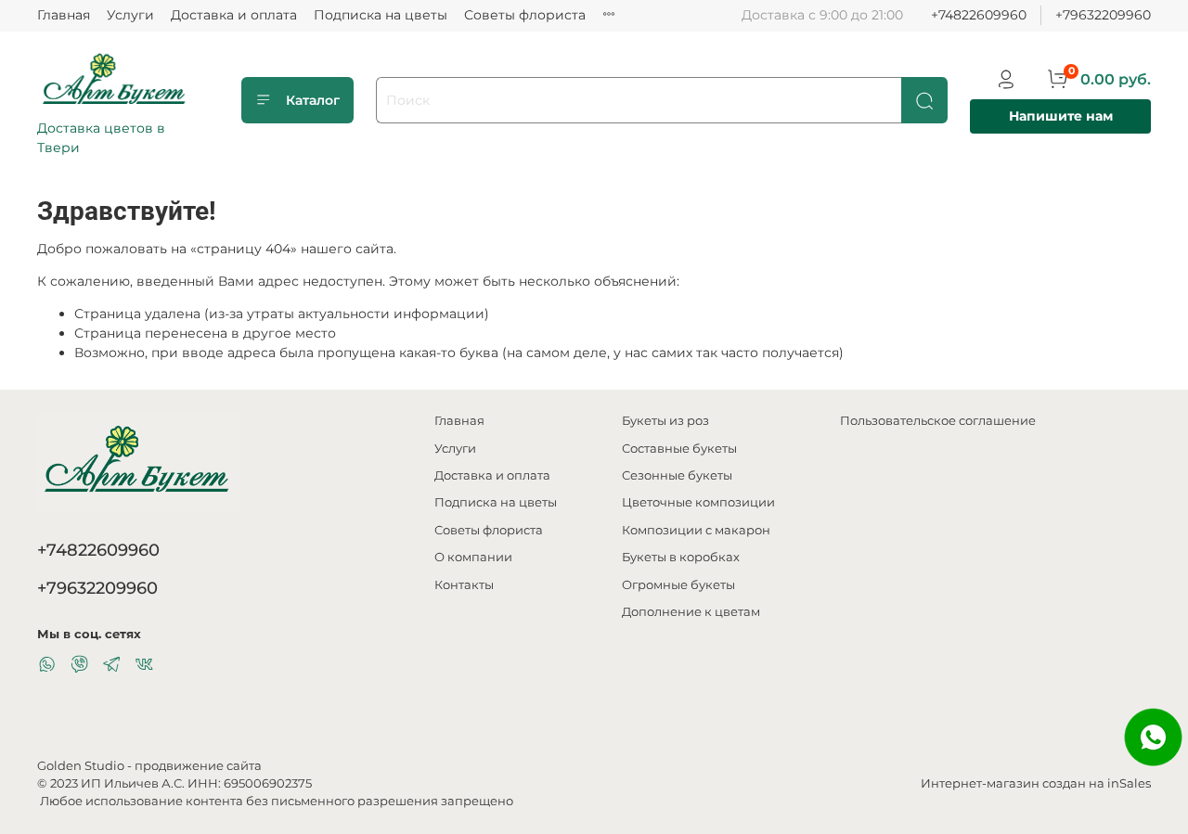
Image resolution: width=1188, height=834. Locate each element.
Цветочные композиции (698, 502)
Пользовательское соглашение (938, 421)
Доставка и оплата (234, 14)
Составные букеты (679, 448)
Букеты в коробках (681, 557)
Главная (63, 14)
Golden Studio (80, 766)
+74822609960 (979, 14)
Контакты (464, 585)
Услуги (130, 14)
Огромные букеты (678, 585)
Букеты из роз (665, 421)
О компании (473, 557)
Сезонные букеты (677, 475)
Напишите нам (1061, 116)
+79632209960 (1103, 14)
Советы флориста (525, 14)
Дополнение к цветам (691, 612)
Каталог (313, 100)
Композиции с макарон (696, 530)
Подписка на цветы (380, 14)
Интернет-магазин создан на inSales (1036, 783)
